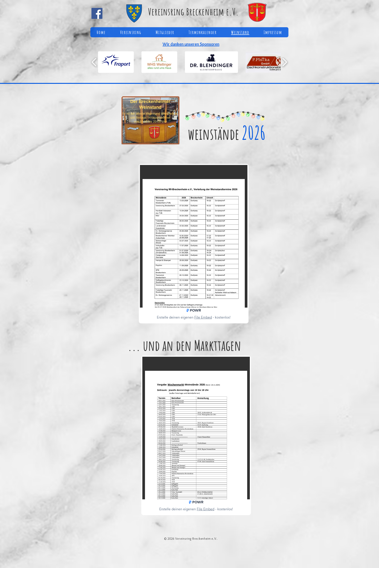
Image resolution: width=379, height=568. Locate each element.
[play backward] (94, 62)
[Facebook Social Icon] (96, 13)
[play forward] (285, 62)
